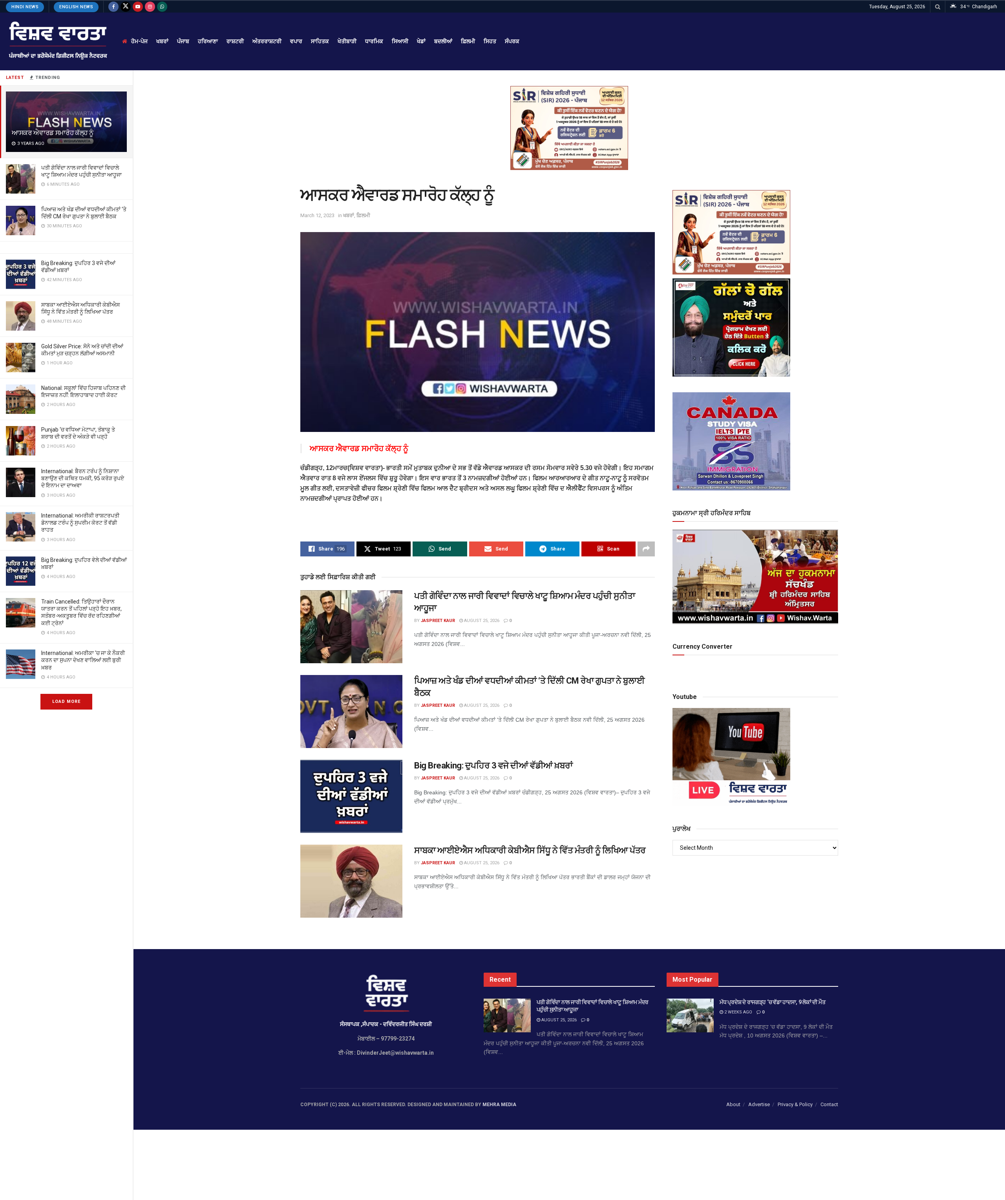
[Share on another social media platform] (646, 548)
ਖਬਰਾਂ (162, 41)
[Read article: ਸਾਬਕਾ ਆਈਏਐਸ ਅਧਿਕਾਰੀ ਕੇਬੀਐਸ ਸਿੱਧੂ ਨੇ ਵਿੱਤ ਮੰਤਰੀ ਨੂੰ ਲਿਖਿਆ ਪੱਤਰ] (351, 881)
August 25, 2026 (481, 620)
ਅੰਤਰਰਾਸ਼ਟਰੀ (266, 41)
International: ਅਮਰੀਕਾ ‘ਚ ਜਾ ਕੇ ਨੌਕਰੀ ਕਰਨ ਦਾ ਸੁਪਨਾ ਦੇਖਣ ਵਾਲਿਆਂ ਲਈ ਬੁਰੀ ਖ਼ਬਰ (83, 660)
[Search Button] (937, 7)
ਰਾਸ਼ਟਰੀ (235, 41)
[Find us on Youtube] (138, 7)
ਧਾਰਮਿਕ (374, 41)
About (733, 1104)
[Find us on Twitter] (126, 7)
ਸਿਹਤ (490, 41)
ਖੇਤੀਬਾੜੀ (347, 41)
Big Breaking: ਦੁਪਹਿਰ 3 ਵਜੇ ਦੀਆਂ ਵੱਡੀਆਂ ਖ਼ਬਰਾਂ (493, 765)
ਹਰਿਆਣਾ (208, 41)
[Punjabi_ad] (569, 127)
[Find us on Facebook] (113, 7)
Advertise (759, 1104)
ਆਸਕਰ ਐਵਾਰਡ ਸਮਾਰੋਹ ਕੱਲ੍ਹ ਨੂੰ (52, 133)
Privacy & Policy (795, 1104)
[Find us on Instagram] (150, 7)
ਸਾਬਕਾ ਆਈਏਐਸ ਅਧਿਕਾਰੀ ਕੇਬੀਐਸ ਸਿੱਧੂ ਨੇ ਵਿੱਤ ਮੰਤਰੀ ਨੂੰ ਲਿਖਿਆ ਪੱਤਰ (530, 850)
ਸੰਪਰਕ (512, 41)
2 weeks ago (737, 1012)
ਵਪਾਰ (296, 41)
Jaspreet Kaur (438, 620)
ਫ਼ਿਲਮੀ (468, 41)
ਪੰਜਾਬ (183, 41)
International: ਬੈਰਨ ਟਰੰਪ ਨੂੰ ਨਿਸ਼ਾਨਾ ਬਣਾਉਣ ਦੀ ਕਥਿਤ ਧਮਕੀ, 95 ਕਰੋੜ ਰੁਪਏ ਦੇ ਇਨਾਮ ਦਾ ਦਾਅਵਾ (82, 478)
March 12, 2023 (317, 215)
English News (76, 6)
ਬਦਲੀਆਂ (443, 41)
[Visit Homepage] (57, 41)
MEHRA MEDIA (499, 1104)
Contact (829, 1104)
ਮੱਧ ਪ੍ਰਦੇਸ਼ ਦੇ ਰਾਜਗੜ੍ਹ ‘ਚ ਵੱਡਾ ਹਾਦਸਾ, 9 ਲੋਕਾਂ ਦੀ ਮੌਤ (772, 1002)
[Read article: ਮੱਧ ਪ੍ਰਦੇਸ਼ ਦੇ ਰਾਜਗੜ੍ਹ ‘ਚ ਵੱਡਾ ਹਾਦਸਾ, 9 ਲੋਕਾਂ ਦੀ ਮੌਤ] (690, 1015)
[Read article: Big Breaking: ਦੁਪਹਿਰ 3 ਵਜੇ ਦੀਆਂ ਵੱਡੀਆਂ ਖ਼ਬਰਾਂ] (351, 796)
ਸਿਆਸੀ (400, 41)
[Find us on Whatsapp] (162, 7)
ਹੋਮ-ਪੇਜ (139, 41)
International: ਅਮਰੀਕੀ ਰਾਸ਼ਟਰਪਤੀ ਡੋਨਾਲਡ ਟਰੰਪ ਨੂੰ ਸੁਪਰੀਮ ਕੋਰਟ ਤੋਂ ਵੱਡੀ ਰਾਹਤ (80, 522)
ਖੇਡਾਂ (421, 41)
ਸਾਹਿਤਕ (320, 41)
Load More (66, 701)
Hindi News (24, 6)
